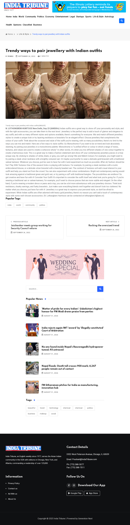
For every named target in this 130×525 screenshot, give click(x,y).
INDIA (9, 205)
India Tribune (59, 518)
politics (90, 408)
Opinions (17, 25)
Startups (80, 16)
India (15, 16)
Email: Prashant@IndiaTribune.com (82, 459)
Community (30, 16)
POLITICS (42, 205)
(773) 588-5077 (77, 464)
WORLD (18, 205)
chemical (66, 408)
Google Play (76, 493)
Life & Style (98, 16)
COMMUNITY (30, 205)
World (21, 16)
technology (53, 408)
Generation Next (85, 518)
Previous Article (20, 222)
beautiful (31, 408)
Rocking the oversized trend (103, 225)
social (53, 414)
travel (42, 408)
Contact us (12, 489)
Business (37, 25)
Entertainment (61, 16)
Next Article (111, 222)
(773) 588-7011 (78, 467)
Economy (49, 16)
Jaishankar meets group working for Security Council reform (31, 227)
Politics (40, 16)
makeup (43, 414)
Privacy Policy (14, 483)
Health (9, 25)
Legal (72, 16)
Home (9, 16)
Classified (27, 25)
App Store (93, 493)
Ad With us (12, 494)
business (31, 414)
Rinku (10, 56)
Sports (88, 16)
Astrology (109, 16)
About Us (12, 499)
